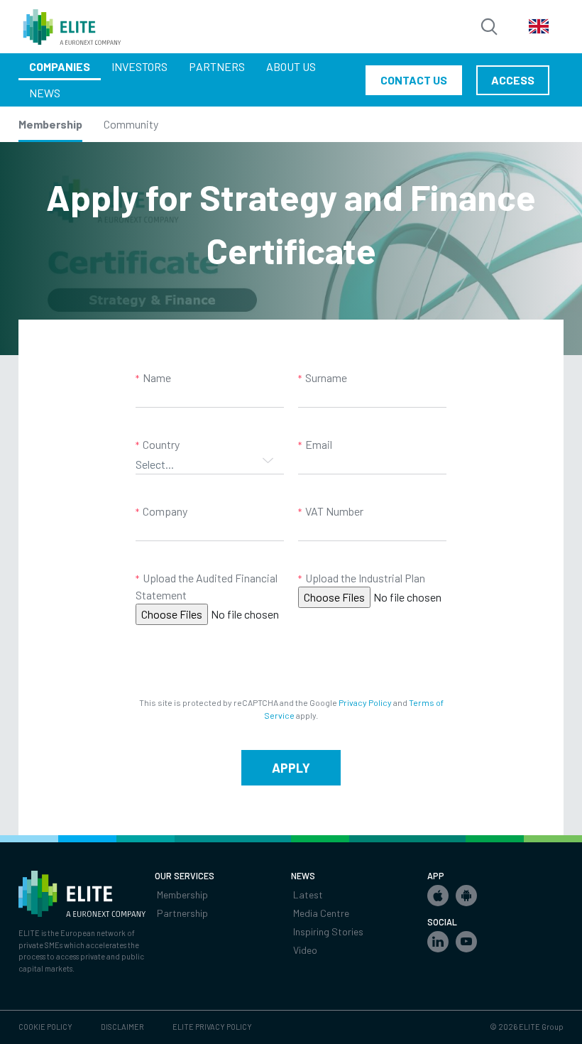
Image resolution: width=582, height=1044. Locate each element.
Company (165, 511)
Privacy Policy (365, 702)
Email (318, 444)
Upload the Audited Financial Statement (207, 586)
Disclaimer (122, 1026)
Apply (291, 768)
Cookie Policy (45, 1026)
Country (161, 444)
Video (305, 950)
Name (157, 377)
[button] (438, 895)
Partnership (182, 913)
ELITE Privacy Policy (212, 1026)
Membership (50, 124)
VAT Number (334, 511)
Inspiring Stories (328, 931)
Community (131, 124)
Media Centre (321, 913)
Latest (308, 894)
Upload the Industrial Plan (365, 577)
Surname (326, 377)
